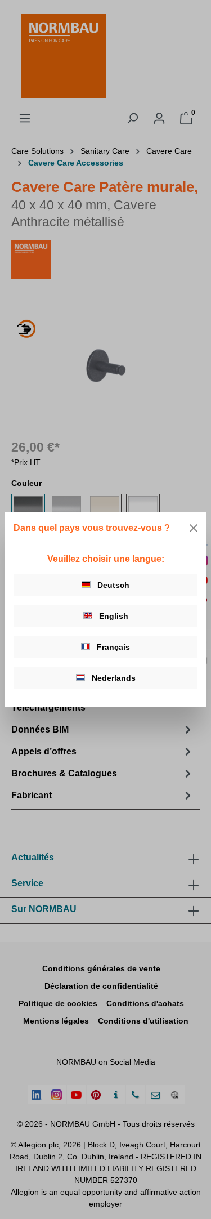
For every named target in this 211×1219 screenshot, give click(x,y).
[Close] (193, 528)
